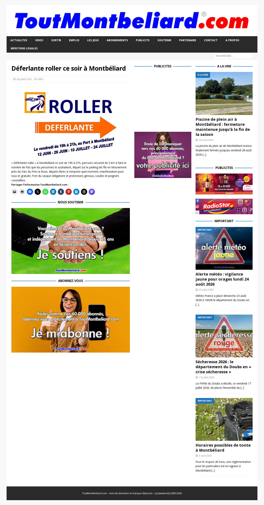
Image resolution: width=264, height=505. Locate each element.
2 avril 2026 (205, 455)
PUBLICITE (143, 40)
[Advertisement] (166, 99)
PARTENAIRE (187, 40)
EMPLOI (74, 40)
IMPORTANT (224, 221)
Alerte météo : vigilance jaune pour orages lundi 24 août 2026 (222, 279)
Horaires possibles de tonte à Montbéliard (223, 448)
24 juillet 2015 (24, 79)
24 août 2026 (206, 140)
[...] (204, 154)
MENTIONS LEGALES (24, 48)
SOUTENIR (164, 40)
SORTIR (56, 40)
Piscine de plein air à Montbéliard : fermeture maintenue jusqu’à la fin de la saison (223, 127)
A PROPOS (232, 40)
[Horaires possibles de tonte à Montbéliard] (224, 419)
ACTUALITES (18, 40)
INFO (40, 79)
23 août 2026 (206, 289)
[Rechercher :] (233, 55)
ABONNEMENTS (117, 40)
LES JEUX (93, 40)
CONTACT (211, 40)
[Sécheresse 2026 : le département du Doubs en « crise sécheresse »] (224, 336)
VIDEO (39, 40)
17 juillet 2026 (206, 377)
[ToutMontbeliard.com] (132, 34)
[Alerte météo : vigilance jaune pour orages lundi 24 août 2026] (224, 248)
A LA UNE (224, 66)
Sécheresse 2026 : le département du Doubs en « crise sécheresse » (223, 366)
